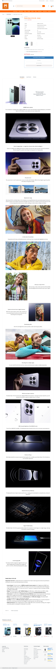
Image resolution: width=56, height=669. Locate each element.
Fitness (25, 11)
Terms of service (36, 656)
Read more (11, 636)
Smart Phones (15, 11)
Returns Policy (36, 650)
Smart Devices (21, 11)
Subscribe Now (39, 65)
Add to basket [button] (52, 636)
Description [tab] (22, 77)
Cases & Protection (26, 657)
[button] (22, 17)
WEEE (34, 658)
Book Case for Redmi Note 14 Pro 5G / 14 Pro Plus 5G (34, 49)
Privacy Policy (35, 654)
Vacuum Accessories (27, 659)
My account (52, 0)
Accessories (39, 11)
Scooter (32, 11)
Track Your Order (42, 0)
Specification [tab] (28, 77)
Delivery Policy (36, 652)
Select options (21, 636)
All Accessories (26, 661)
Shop (47, 0)
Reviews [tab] (34, 77)
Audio (36, 11)
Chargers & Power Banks (27, 658)
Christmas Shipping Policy (37, 649)
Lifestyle (29, 11)
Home (3, 14)
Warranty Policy (36, 657)
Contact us (49, 11)
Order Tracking (36, 653)
